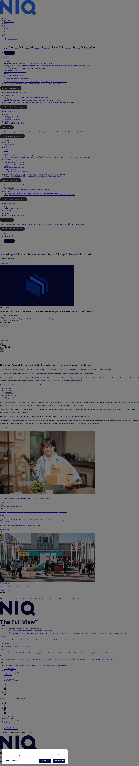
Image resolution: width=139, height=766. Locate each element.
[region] (35, 756)
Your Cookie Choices (11, 760)
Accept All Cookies (59, 760)
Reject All (44, 760)
